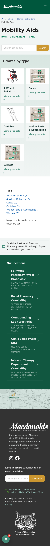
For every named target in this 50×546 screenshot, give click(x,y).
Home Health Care (26, 19)
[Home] (2, 19)
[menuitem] (25, 279)
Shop (10, 19)
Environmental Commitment (21, 489)
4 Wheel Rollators (18, 199)
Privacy (8, 504)
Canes (11, 202)
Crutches (13, 206)
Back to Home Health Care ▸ (19, 36)
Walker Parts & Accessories (22, 209)
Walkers (12, 213)
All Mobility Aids (17, 195)
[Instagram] (11, 459)
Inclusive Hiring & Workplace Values (27, 492)
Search (42, 47)
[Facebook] (17, 459)
